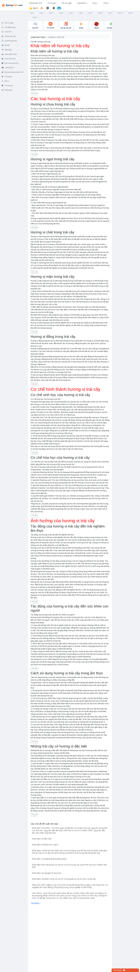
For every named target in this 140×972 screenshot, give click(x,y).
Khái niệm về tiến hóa (42, 838)
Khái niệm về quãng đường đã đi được (49, 859)
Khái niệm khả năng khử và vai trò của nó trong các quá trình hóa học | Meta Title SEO (69, 865)
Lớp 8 (100, 13)
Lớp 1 (32, 13)
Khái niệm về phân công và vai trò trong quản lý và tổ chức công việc (64, 879)
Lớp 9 (110, 13)
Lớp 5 (71, 13)
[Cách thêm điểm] (37, 8)
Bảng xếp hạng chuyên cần (13, 72)
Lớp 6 (81, 13)
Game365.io (82, 3)
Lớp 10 (120, 13)
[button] (60, 8)
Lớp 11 (130, 13)
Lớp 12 (35, 17)
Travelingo (8, 76)
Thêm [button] (105, 3)
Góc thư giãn (66, 3)
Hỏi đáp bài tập (10, 27)
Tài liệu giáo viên (10, 36)
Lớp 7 (90, 13)
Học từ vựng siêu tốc (11, 63)
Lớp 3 (51, 13)
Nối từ (7, 81)
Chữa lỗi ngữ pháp (10, 41)
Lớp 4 (61, 13)
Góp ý (94, 3)
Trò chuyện (51, 3)
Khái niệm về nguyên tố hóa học (46, 873)
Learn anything (38, 37)
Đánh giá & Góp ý (11, 54)
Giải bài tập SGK (35, 3)
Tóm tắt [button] (34, 93)
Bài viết (7, 45)
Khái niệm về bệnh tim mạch (45, 844)
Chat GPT (8, 32)
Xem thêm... (35, 903)
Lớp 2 (41, 13)
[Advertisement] (126, 54)
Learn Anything (10, 59)
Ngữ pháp (8, 50)
